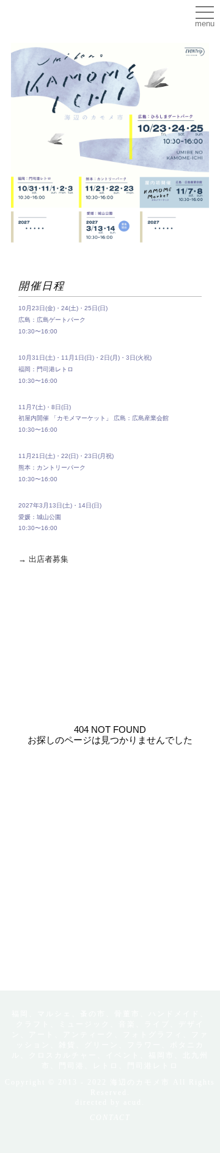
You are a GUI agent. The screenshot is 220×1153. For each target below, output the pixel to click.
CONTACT (110, 1117)
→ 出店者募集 (43, 559)
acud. (134, 1102)
